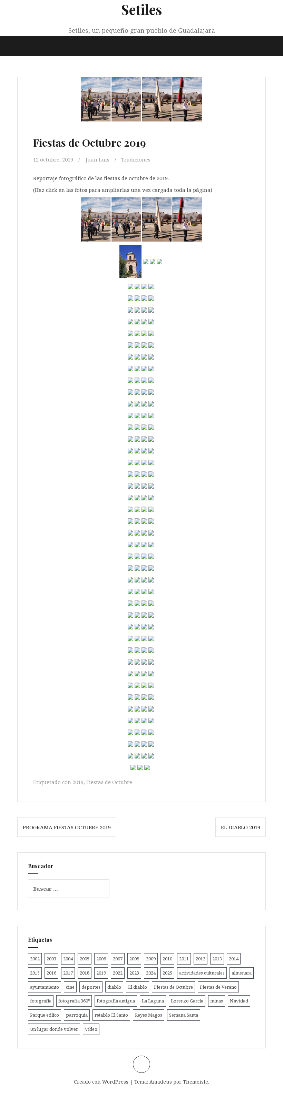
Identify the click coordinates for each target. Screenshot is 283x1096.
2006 (101, 959)
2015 (35, 973)
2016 (51, 973)
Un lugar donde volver (54, 1029)
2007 (118, 959)
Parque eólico (44, 1015)
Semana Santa (183, 1015)
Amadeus (160, 1081)
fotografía (40, 1001)
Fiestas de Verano (218, 987)
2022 (118, 973)
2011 (184, 959)
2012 (200, 959)
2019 (78, 782)
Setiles (141, 9)
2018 (84, 973)
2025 (167, 973)
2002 (35, 959)
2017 (68, 973)
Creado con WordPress (101, 1081)
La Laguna (153, 1001)
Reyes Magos (148, 1015)
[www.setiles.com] (141, 218)
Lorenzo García (187, 1001)
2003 (51, 959)
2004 (68, 959)
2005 (84, 959)
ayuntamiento (44, 987)
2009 (151, 959)
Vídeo (91, 1029)
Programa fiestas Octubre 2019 (67, 827)
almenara (242, 973)
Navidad (239, 1001)
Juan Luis (97, 159)
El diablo (137, 987)
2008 (134, 959)
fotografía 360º (74, 1001)
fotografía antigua (116, 1001)
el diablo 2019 (240, 827)
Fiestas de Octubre (109, 782)
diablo (114, 987)
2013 (217, 959)
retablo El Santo (111, 1015)
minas (216, 1001)
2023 (134, 973)
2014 (233, 959)
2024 (151, 973)
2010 (167, 959)
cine (70, 987)
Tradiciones (135, 159)
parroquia (77, 1015)
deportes (90, 987)
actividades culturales (202, 973)
